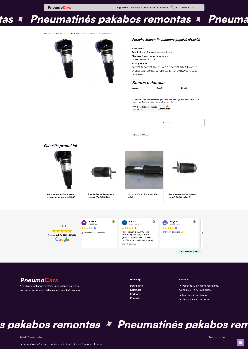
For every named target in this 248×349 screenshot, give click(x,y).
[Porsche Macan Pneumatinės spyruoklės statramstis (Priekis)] (63, 170)
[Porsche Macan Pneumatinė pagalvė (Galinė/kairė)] (185, 170)
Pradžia (47, 33)
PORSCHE (57, 33)
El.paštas (160, 88)
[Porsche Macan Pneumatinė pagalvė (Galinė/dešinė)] (103, 170)
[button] (202, 233)
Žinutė (184, 88)
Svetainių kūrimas (35, 337)
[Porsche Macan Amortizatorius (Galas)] (144, 170)
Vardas (135, 88)
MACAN (69, 33)
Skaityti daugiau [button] (92, 244)
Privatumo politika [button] (217, 337)
